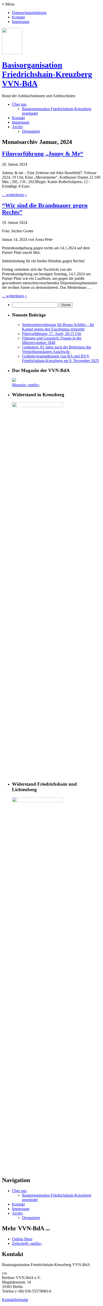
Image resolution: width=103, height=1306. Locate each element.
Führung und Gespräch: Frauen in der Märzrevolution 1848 (52, 340)
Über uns (19, 104)
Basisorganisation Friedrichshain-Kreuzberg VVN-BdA (47, 74)
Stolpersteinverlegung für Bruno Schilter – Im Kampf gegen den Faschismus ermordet (58, 327)
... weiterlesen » (14, 195)
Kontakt (18, 17)
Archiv (17, 127)
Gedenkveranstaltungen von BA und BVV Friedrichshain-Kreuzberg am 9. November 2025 (60, 358)
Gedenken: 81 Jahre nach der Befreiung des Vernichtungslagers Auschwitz (56, 349)
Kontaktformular (15, 1300)
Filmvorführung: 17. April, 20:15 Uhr (51, 333)
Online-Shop (22, 1239)
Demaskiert (31, 131)
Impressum (20, 21)
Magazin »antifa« (26, 385)
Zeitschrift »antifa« (27, 1243)
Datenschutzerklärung (29, 12)
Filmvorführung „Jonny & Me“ (42, 153)
